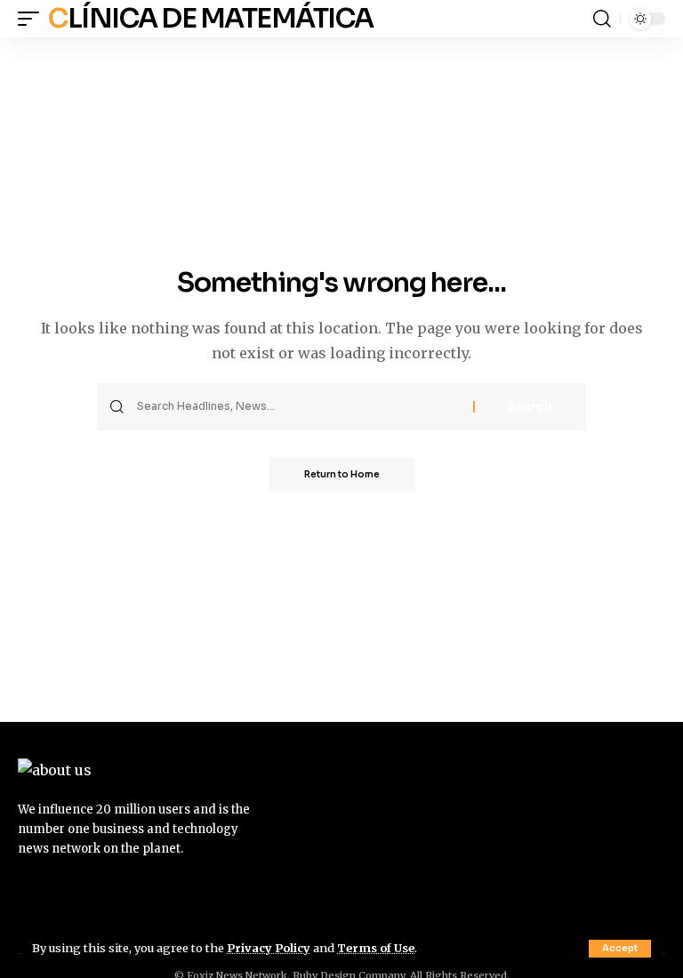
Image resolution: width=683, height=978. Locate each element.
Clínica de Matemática (211, 19)
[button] (620, 949)
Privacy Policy (268, 948)
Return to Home (342, 474)
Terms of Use (375, 948)
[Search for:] (298, 406)
